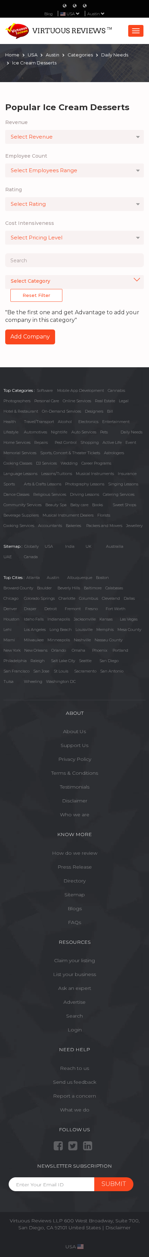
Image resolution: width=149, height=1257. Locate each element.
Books (97, 504)
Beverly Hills (69, 588)
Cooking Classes (17, 463)
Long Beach (61, 629)
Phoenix (99, 650)
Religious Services (49, 494)
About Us (74, 731)
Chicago (10, 598)
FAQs (74, 922)
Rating (13, 189)
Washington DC (61, 681)
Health (9, 421)
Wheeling (33, 681)
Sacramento (85, 671)
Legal (124, 400)
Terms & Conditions (74, 773)
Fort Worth (115, 608)
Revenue (16, 122)
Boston (102, 577)
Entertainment (116, 421)
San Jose (41, 671)
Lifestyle (10, 432)
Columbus (88, 598)
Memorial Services (19, 452)
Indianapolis (58, 619)
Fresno (91, 608)
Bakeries (73, 525)
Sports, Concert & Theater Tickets (70, 452)
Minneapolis (58, 640)
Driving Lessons (84, 494)
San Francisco (16, 671)
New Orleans (35, 650)
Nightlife (59, 432)
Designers (94, 411)
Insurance (127, 473)
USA (49, 546)
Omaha (78, 650)
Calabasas (114, 588)
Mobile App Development (80, 390)
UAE (7, 556)
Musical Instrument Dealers (68, 515)
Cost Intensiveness (29, 223)
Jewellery (134, 525)
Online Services (77, 400)
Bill (110, 411)
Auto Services (83, 432)
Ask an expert (74, 988)
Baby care (79, 504)
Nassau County (109, 640)
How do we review (74, 853)
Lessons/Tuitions (56, 473)
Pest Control (66, 442)
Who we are (74, 814)
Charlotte (67, 598)
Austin (94, 13)
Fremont (73, 608)
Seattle (85, 660)
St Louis (61, 671)
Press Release (75, 867)
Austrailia (114, 546)
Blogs (75, 908)
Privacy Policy (74, 759)
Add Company (30, 336)
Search (74, 1016)
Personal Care (46, 400)
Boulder (44, 588)
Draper (30, 608)
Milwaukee (34, 640)
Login (75, 1030)
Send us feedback (74, 1082)
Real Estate (105, 400)
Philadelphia (15, 660)
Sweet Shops (124, 504)
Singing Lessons (123, 484)
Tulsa (8, 681)
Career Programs (96, 463)
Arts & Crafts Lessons (42, 484)
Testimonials (74, 787)
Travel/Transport (39, 421)
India (69, 546)
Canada (31, 556)
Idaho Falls (34, 619)
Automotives (35, 432)
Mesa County (129, 629)
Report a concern (74, 1096)
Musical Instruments (95, 473)
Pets (104, 432)
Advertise (74, 1002)
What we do (74, 1110)
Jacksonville (85, 619)
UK (88, 546)
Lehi (7, 629)
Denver (10, 608)
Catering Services (118, 494)
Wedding (69, 463)
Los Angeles (35, 629)
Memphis (105, 629)
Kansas (106, 619)
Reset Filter (36, 295)
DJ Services (46, 463)
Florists (103, 515)
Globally (31, 546)
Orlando (58, 650)
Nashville (82, 640)
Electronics (88, 421)
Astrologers (114, 452)
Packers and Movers (104, 525)
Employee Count (26, 156)
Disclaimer (74, 801)
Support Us (74, 745)
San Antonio (111, 671)
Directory (74, 881)
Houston (11, 619)
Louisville (84, 629)
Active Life (112, 442)
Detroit (50, 608)
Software (45, 390)
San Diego (109, 660)
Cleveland (111, 598)
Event (130, 442)
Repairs (41, 442)
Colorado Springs (39, 598)
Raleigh (37, 660)
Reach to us (74, 1068)
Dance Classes (16, 494)
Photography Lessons (84, 484)
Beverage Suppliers (21, 515)
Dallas (129, 598)
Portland (120, 650)
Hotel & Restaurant (20, 411)
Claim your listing (74, 960)
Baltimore (93, 588)
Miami (9, 640)
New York (11, 650)
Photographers (16, 400)
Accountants (50, 525)
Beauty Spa (56, 504)
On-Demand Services (61, 411)
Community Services (22, 504)
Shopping (89, 442)
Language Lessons (20, 473)
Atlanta (33, 577)
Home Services (16, 442)
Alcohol (65, 421)
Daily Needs (131, 432)
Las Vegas (129, 619)
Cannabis (116, 390)
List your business (74, 974)
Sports (9, 484)
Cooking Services (18, 525)
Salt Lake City (63, 660)
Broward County (18, 588)
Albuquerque (79, 577)
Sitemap (74, 894)
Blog (48, 13)
